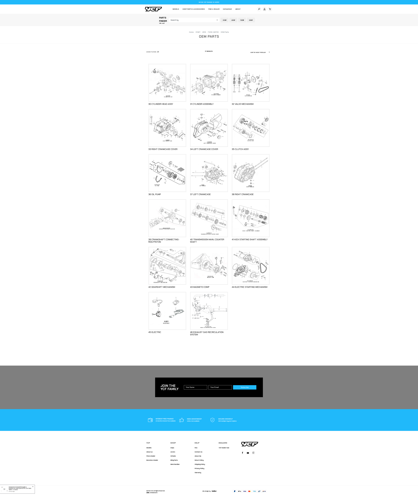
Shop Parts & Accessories (194, 9)
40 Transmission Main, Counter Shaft (207, 240)
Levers (172, 452)
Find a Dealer (150, 456)
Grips (172, 448)
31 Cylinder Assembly (202, 104)
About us (149, 452)
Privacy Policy (199, 468)
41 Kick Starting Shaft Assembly (250, 239)
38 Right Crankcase (243, 194)
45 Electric (154, 332)
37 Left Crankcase (200, 194)
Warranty (198, 473)
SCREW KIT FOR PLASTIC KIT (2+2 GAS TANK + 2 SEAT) (20, 489)
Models (176, 9)
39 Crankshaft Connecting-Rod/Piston (163, 240)
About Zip (198, 456)
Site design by (206, 491)
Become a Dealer (152, 460)
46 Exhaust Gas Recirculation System (206, 333)
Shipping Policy (200, 464)
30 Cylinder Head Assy (160, 104)
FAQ (196, 448)
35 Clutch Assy (240, 149)
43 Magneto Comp (199, 287)
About (238, 9)
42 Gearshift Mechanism (161, 287)
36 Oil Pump (154, 194)
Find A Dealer (213, 9)
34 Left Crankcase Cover (204, 149)
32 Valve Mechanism (243, 104)
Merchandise (175, 464)
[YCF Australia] (153, 9)
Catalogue (227, 9)
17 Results (209, 51)
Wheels (173, 456)
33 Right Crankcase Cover (162, 149)
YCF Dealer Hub (224, 448)
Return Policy (199, 460)
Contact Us (198, 452)
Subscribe (245, 387)
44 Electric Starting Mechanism (249, 287)
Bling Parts (174, 460)
